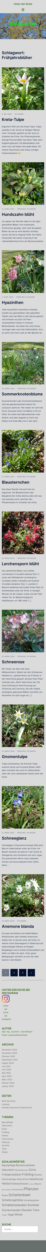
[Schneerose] (23, 631)
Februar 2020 (8, 1083)
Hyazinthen (12, 302)
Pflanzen (19, 114)
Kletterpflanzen (19, 1183)
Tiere (4, 1149)
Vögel (11, 1214)
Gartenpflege (9, 1179)
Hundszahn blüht (18, 214)
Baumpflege (7, 1122)
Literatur (6, 1104)
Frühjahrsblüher (11, 1174)
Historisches (7, 1139)
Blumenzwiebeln (25, 1165)
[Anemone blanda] (23, 895)
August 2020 (8, 1063)
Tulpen (4, 1215)
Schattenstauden (14, 1205)
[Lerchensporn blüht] (23, 532)
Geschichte (22, 1179)
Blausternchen (15, 482)
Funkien (38, 1174)
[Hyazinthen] (23, 271)
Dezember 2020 (9, 1049)
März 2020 (7, 1079)
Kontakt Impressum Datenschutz (17, 1107)
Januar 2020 (8, 1086)
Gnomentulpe (14, 756)
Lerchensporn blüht (20, 563)
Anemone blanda (18, 926)
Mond (4, 1190)
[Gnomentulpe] (23, 725)
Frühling (21, 209)
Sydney (25, 1247)
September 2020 (10, 1059)
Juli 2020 (6, 1066)
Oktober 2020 (8, 1056)
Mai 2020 (6, 1073)
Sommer (6, 1145)
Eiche (4, 1129)
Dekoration (7, 1125)
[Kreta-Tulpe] (23, 88)
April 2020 (7, 1076)
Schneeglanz (14, 838)
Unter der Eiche (23, 3)
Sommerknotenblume (22, 394)
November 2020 (9, 1053)
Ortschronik (17, 1189)
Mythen (9, 1190)
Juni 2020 (6, 1069)
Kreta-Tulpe (13, 119)
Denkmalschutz (22, 1170)
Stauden (26, 1210)
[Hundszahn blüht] (23, 183)
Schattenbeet (19, 1195)
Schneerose (13, 661)
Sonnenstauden (11, 1210)
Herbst (5, 1135)
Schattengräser (31, 1200)
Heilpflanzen (36, 1179)
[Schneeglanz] (23, 807)
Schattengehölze (12, 1200)
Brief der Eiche (8, 1101)
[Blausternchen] (23, 451)
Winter (5, 1152)
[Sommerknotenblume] (23, 363)
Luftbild (31, 1184)
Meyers (37, 1184)
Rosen (5, 1195)
